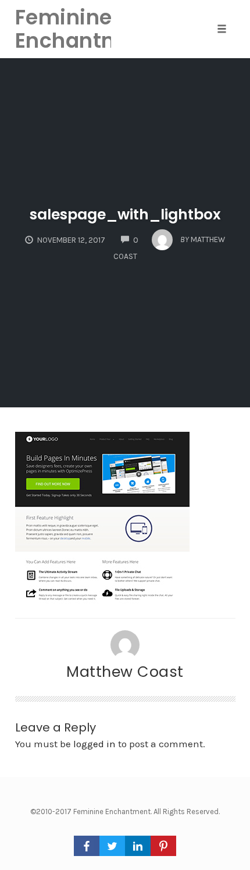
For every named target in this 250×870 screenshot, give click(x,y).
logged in (94, 744)
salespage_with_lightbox (125, 214)
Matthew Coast (125, 671)
